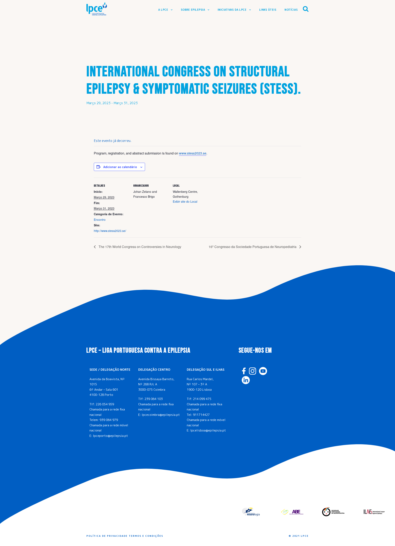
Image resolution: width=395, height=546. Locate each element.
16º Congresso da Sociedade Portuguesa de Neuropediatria (253, 246)
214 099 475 (202, 399)
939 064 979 (109, 420)
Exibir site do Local (185, 201)
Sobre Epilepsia (193, 10)
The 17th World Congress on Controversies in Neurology (139, 246)
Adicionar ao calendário (120, 167)
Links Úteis (267, 10)
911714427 (201, 415)
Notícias (291, 10)
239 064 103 (153, 399)
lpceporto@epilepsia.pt (110, 436)
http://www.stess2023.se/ (110, 231)
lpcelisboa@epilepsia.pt (208, 430)
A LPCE (163, 10)
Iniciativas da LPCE (232, 10)
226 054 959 (105, 404)
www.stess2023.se (192, 153)
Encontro (100, 219)
